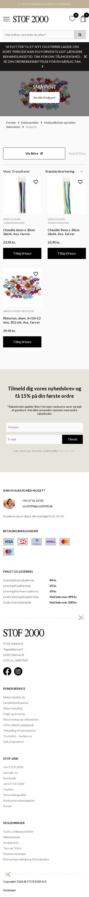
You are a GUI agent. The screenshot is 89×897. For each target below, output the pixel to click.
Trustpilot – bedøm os (17, 736)
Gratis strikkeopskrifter (18, 831)
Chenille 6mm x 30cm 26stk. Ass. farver (19, 232)
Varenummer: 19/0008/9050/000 (13, 221)
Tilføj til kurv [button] (22, 253)
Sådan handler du (14, 697)
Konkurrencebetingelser (19, 800)
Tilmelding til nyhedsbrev (19, 730)
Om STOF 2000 (13, 767)
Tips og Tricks (12, 848)
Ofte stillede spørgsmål (18, 725)
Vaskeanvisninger (14, 853)
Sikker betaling (12, 708)
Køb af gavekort (13, 741)
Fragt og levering (14, 714)
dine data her (67, 451)
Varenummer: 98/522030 (18, 311)
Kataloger (9, 890)
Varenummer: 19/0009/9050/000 (58, 221)
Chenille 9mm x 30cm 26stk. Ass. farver (63, 232)
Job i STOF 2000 (13, 784)
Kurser (7, 806)
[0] (83, 19)
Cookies (8, 789)
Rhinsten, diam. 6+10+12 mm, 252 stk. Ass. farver (22, 320)
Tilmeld (72, 439)
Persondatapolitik (14, 795)
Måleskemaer (11, 837)
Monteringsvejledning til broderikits (26, 859)
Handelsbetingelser (16, 702)
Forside (11, 122)
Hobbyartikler (30, 122)
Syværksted (10, 842)
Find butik (9, 778)
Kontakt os (10, 772)
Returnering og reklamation (20, 719)
